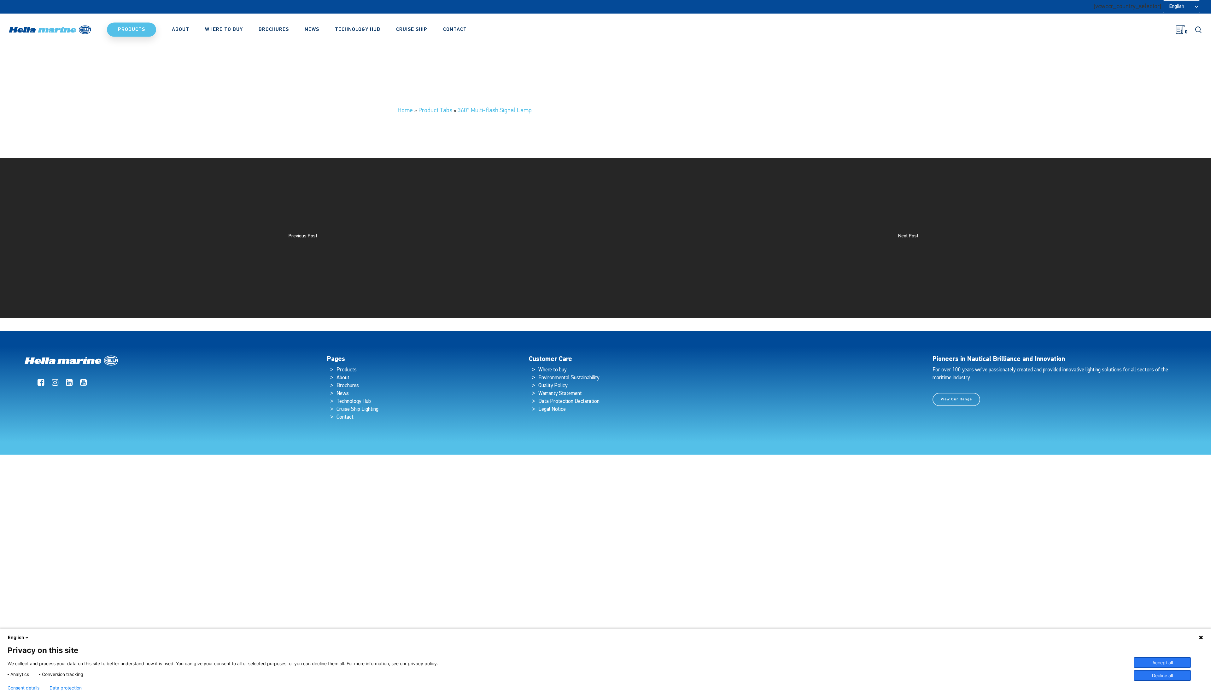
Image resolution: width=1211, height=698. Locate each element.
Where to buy (552, 370)
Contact (345, 417)
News (342, 393)
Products (346, 370)
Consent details (23, 687)
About (342, 378)
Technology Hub (353, 401)
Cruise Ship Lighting (357, 409)
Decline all (1162, 675)
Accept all (1162, 662)
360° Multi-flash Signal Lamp (495, 111)
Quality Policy (552, 385)
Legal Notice (552, 409)
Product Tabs (435, 111)
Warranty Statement (560, 393)
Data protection (66, 687)
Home (405, 111)
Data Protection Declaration (569, 401)
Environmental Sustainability (568, 378)
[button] (956, 399)
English (16, 637)
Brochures (347, 385)
